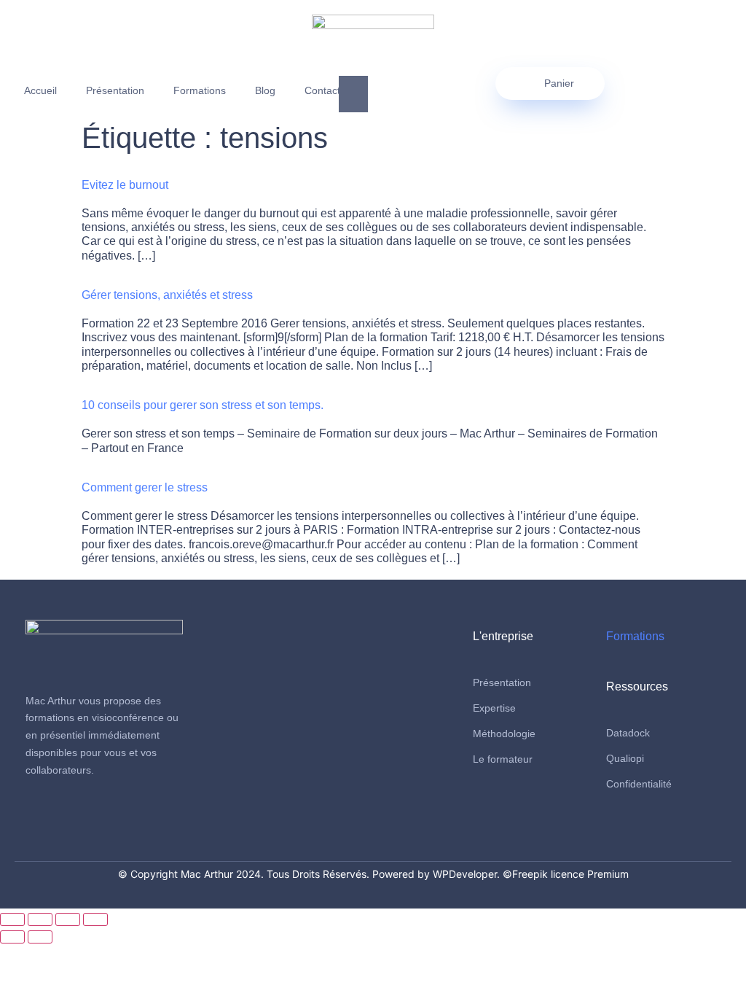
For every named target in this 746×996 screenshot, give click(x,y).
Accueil (40, 90)
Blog (265, 90)
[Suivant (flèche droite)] (40, 937)
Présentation (115, 90)
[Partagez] (67, 919)
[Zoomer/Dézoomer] (12, 919)
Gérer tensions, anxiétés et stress (167, 295)
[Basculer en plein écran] (40, 919)
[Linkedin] (64, 816)
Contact (322, 90)
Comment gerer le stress (145, 487)
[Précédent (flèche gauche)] (12, 937)
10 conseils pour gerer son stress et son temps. (202, 405)
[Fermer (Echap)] (95, 919)
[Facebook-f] (37, 816)
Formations (199, 90)
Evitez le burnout (125, 185)
